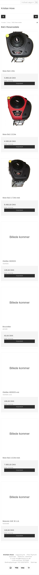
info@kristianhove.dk (23, 558)
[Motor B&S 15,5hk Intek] (19, 436)
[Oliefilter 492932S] (19, 240)
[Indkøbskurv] (36, 16)
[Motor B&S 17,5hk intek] (19, 176)
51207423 (28, 557)
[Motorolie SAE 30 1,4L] (19, 500)
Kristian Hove (8, 8)
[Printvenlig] (37, 22)
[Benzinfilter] (19, 305)
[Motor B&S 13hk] (19, 50)
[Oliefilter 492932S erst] (19, 371)
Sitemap (34, 562)
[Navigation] (3, 16)
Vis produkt (19, 83)
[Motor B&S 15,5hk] (19, 113)
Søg (36, 2)
